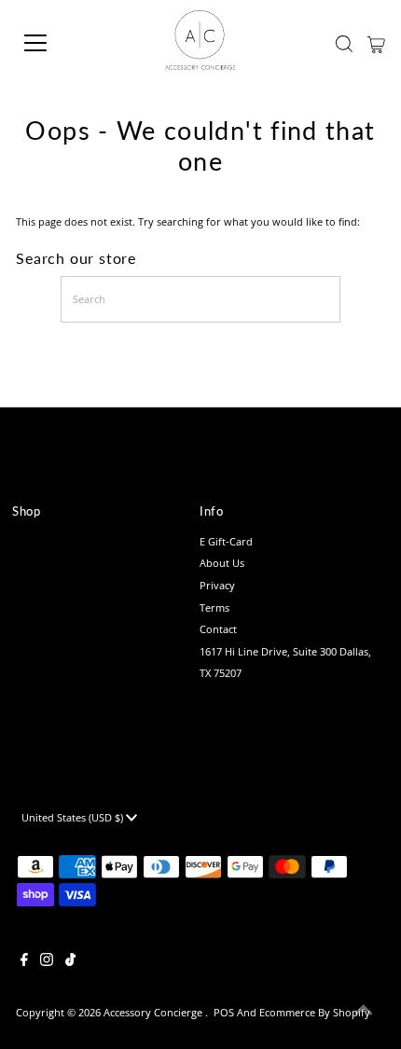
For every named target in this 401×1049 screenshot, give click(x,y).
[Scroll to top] (363, 1011)
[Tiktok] (70, 962)
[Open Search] (344, 44)
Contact (218, 629)
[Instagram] (46, 962)
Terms (214, 607)
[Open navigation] (56, 43)
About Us (222, 563)
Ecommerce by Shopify (314, 1012)
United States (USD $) (73, 817)
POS (224, 1012)
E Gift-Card (226, 541)
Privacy (217, 585)
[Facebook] (24, 962)
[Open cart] (376, 43)
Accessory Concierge (154, 1012)
